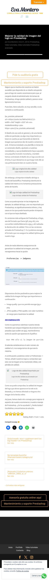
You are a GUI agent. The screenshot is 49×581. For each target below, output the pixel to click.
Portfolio (19, 547)
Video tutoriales (11, 45)
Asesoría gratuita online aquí (25, 497)
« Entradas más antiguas (14, 485)
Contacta (19, 550)
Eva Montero (13, 42)
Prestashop (34, 42)
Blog (28, 550)
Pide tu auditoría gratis (25, 74)
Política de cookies (22, 571)
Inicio (10, 547)
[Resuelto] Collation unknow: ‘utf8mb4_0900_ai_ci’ (20, 473)
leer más (10, 443)
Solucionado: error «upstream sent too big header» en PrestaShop (24, 440)
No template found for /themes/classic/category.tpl (20, 456)
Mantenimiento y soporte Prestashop (24, 82)
